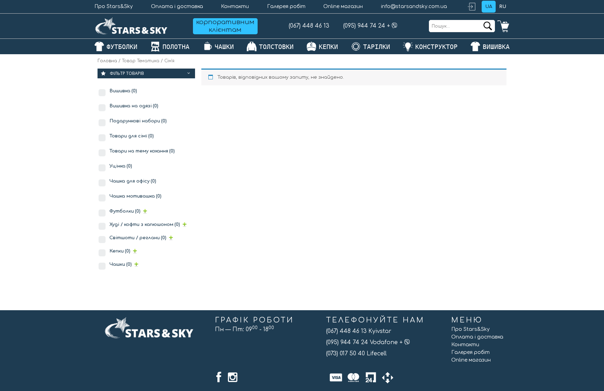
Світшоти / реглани (137, 237)
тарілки (376, 46)
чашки (224, 46)
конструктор (436, 46)
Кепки (119, 251)
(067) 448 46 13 (309, 26)
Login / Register (475, 6)
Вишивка (123, 90)
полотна (176, 46)
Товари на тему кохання (142, 151)
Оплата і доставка (177, 6)
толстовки (276, 46)
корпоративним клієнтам (225, 26)
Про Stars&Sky (113, 6)
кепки (328, 46)
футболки (122, 46)
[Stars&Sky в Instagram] (232, 377)
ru (502, 6)
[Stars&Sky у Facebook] (218, 377)
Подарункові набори (138, 121)
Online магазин (343, 6)
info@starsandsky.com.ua (414, 6)
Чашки (120, 264)
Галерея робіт (286, 6)
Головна (107, 60)
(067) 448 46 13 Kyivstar (358, 331)
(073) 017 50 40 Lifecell (356, 353)
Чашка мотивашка (135, 196)
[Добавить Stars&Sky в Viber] (394, 26)
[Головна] (131, 26)
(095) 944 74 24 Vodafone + (365, 342)
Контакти (235, 6)
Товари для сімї (131, 136)
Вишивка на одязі (133, 106)
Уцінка (120, 166)
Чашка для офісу (132, 181)
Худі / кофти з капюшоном (144, 224)
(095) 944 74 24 (364, 26)
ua (488, 6)
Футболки (125, 211)
